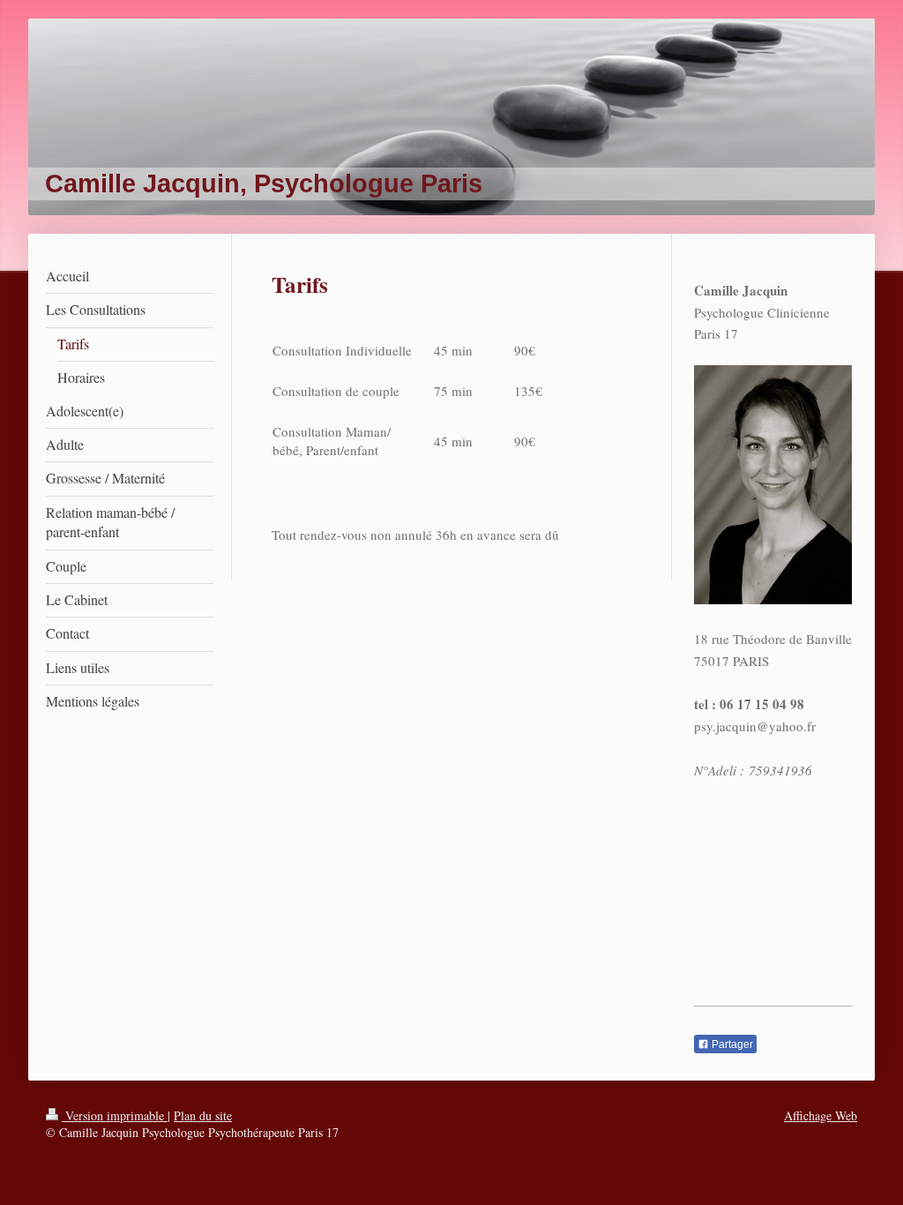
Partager (731, 1044)
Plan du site (203, 1115)
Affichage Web (820, 1115)
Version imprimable (115, 1115)
